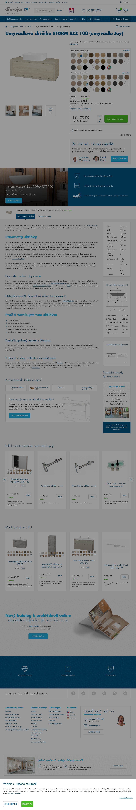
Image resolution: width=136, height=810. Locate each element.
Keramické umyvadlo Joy (59, 283)
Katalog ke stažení (36, 733)
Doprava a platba (37, 2)
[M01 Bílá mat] (91, 67)
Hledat (59, 10)
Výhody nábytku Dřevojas (57, 714)
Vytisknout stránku (124, 27)
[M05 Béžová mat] (97, 67)
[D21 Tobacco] (126, 55)
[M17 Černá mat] (103, 67)
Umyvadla (73, 19)
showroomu (36, 368)
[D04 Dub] (79, 55)
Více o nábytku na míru (20, 415)
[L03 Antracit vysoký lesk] (73, 67)
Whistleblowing (36, 739)
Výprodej (97, 19)
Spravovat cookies (126, 798)
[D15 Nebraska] (103, 55)
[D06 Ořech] (91, 77)
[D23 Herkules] (79, 61)
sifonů (69, 286)
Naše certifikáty (54, 717)
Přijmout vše (27, 804)
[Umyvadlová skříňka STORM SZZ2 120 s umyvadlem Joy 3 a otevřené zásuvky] (10, 110)
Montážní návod (112, 376)
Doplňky (82, 19)
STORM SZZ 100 (68, 301)
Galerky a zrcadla (61, 19)
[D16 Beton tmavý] (109, 55)
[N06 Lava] (120, 61)
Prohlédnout (37, 636)
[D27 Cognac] (103, 61)
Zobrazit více (74, 44)
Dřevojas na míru (36, 720)
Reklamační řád (10, 720)
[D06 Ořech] (91, 55)
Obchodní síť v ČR (36, 714)
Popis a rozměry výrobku (26, 216)
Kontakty (65, 2)
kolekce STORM (92, 225)
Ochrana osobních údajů (13, 727)
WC (89, 19)
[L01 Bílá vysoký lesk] (126, 61)
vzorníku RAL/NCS (18, 259)
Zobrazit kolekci (13, 200)
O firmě (10, 2)
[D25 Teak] (91, 61)
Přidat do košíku (118, 119)
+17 (30, 473)
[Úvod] (6, 27)
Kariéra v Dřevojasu (55, 724)
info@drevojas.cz (94, 725)
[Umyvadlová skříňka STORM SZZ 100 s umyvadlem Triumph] (24, 110)
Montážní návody (36, 717)
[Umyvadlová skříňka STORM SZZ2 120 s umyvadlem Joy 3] (37, 110)
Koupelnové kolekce (122, 19)
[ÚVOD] (6, 2)
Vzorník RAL (34, 736)
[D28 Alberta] (109, 61)
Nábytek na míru (49, 2)
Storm (29, 27)
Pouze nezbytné (10, 804)
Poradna (17, 2)
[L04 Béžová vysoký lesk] (79, 67)
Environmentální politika (38, 742)
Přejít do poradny (119, 158)
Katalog (27, 2)
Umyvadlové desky (46, 19)
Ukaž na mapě (118, 766)
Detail (28, 495)
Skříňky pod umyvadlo (14, 19)
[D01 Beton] (73, 55)
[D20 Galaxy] (120, 55)
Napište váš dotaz (94, 732)
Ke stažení (34, 727)
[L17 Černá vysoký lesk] (85, 67)
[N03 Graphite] (115, 61)
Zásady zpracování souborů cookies (17, 730)
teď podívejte (34, 626)
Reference (52, 720)
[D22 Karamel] (73, 61)
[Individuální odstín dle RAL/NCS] (109, 67)
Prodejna (33, 724)
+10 (31, 555)
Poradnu (59, 363)
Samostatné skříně (30, 19)
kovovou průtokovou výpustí (42, 286)
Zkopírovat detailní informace (80, 108)
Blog (22, 2)
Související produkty (44, 216)
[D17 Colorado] (115, 55)
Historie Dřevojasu (55, 711)
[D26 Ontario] (97, 61)
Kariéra (58, 2)
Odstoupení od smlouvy (13, 717)
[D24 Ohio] (85, 61)
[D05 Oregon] (85, 55)
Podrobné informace (14, 794)
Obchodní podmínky (12, 714)
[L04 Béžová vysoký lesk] (79, 89)
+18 (63, 556)
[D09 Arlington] (97, 55)
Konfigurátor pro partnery (39, 730)
